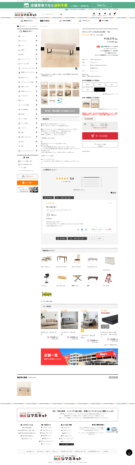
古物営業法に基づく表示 (80, 451)
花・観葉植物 (24, 109)
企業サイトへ (55, 451)
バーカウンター (106, 270)
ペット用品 (24, 118)
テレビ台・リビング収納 (27, 82)
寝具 (22, 54)
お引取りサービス (27, 438)
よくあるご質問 (97, 9)
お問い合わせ (104, 9)
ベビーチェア (106, 285)
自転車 (23, 114)
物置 (22, 132)
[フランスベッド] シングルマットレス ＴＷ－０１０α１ (109, 334)
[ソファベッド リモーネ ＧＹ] (69, 320)
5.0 (72, 178)
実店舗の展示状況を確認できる (27, 433)
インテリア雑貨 (25, 105)
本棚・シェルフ (25, 86)
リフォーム (24, 128)
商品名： (58, 209)
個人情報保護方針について (94, 451)
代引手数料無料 (28, 427)
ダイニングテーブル (61, 266)
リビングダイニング (92, 266)
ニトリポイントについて (110, 48)
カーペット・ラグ (25, 59)
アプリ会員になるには (110, 53)
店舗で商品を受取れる (27, 436)
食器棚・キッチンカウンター (27, 73)
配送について (47, 438)
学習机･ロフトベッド (26, 91)
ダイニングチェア (76, 266)
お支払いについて (67, 430)
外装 (22, 141)
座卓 (88, 285)
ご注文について (67, 427)
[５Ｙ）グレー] (86, 104)
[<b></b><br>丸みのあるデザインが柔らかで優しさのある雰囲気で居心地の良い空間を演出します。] (60, 48)
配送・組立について (67, 436)
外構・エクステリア (26, 137)
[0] (114, 14)
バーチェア (43, 285)
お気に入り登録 (101, 144)
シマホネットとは (90, 9)
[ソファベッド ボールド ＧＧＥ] (89, 320)
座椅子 (23, 50)
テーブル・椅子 (25, 63)
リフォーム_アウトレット (27, 150)
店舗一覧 (48, 451)
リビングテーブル (60, 285)
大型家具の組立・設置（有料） (27, 430)
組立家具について (47, 435)
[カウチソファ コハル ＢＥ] (49, 320)
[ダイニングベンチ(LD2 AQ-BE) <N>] (24, 389)
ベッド (23, 36)
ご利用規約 (105, 451)
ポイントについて (47, 444)
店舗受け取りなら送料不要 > (100, 127)
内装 (22, 146)
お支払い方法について (46, 433)
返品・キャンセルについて (47, 441)
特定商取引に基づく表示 (66, 451)
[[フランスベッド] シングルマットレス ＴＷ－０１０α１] (109, 320)
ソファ (23, 45)
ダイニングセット (45, 266)
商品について (67, 433)
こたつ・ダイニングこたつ (27, 68)
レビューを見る (99, 35)
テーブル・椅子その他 (46, 301)
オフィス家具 (24, 123)
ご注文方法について (47, 430)
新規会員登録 (116, 9)
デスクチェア (24, 95)
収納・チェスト (25, 77)
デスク (23, 100)
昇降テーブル (75, 285)
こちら (116, 55)
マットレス (24, 40)
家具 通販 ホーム (31, 451)
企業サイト (110, 9)
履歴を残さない (113, 377)
